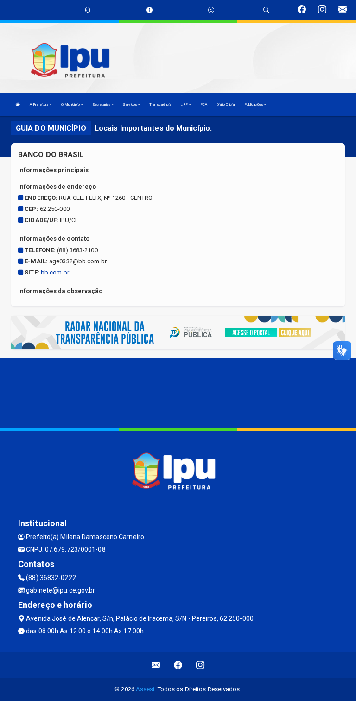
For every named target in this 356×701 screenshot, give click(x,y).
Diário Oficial (225, 104)
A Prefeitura (39, 104)
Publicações (254, 104)
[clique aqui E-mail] (156, 665)
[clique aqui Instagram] (200, 665)
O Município (71, 104)
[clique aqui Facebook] (178, 665)
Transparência (160, 104)
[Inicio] (18, 104)
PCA (203, 104)
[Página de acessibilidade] (211, 9)
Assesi (145, 689)
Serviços (130, 104)
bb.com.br (55, 272)
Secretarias (101, 104)
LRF (184, 104)
